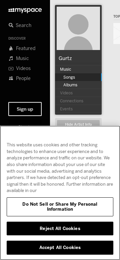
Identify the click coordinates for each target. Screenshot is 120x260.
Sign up (25, 109)
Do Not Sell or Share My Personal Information (59, 206)
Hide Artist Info (78, 124)
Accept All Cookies (60, 247)
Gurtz (65, 58)
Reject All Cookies (60, 228)
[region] (60, 193)
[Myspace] (25, 9)
